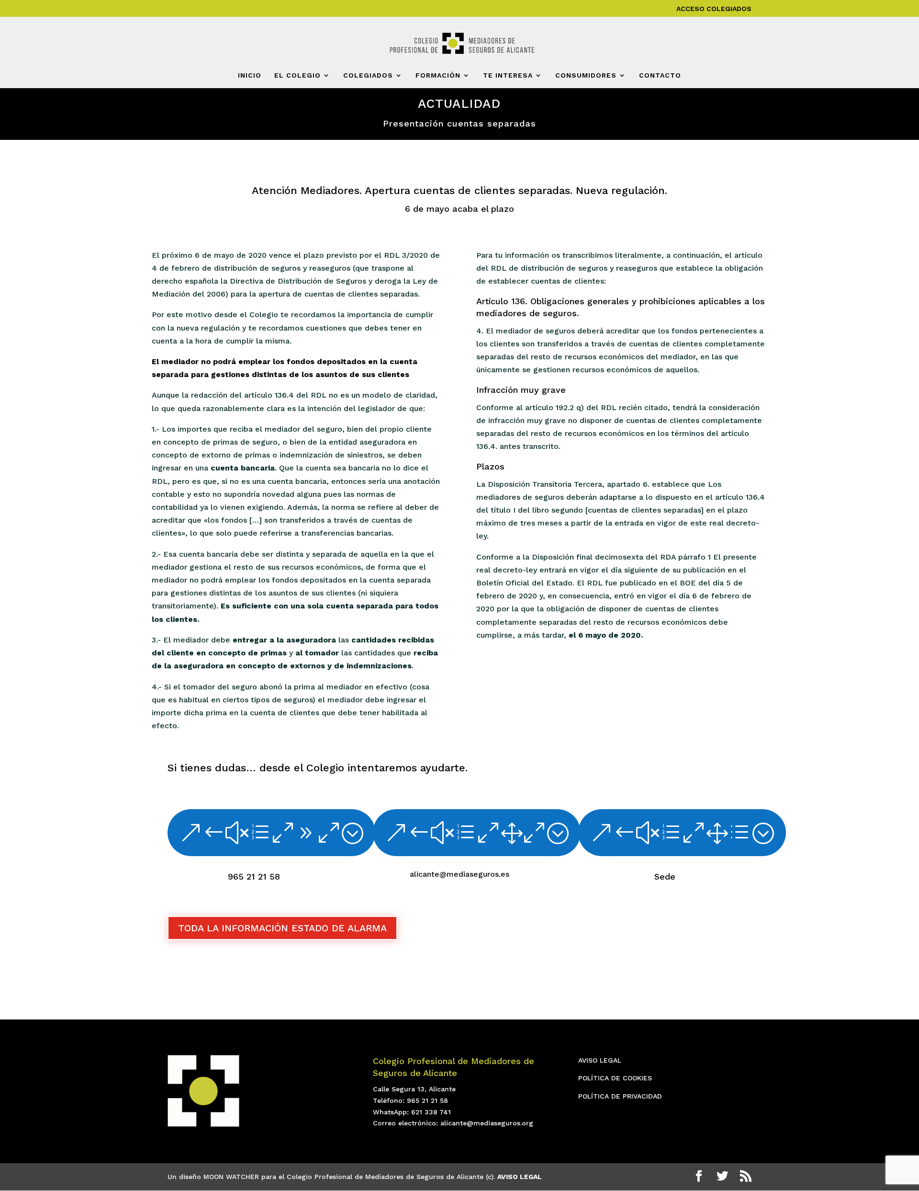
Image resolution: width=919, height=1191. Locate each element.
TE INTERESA (508, 75)
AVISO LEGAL (599, 1060)
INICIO (249, 75)
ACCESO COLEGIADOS (713, 8)
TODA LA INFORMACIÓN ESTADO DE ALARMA (282, 928)
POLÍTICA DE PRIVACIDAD (620, 1096)
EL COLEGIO (297, 75)
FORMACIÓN (437, 75)
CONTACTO (660, 75)
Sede (664, 876)
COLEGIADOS (368, 75)
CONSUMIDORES (585, 75)
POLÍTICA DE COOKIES (615, 1078)
